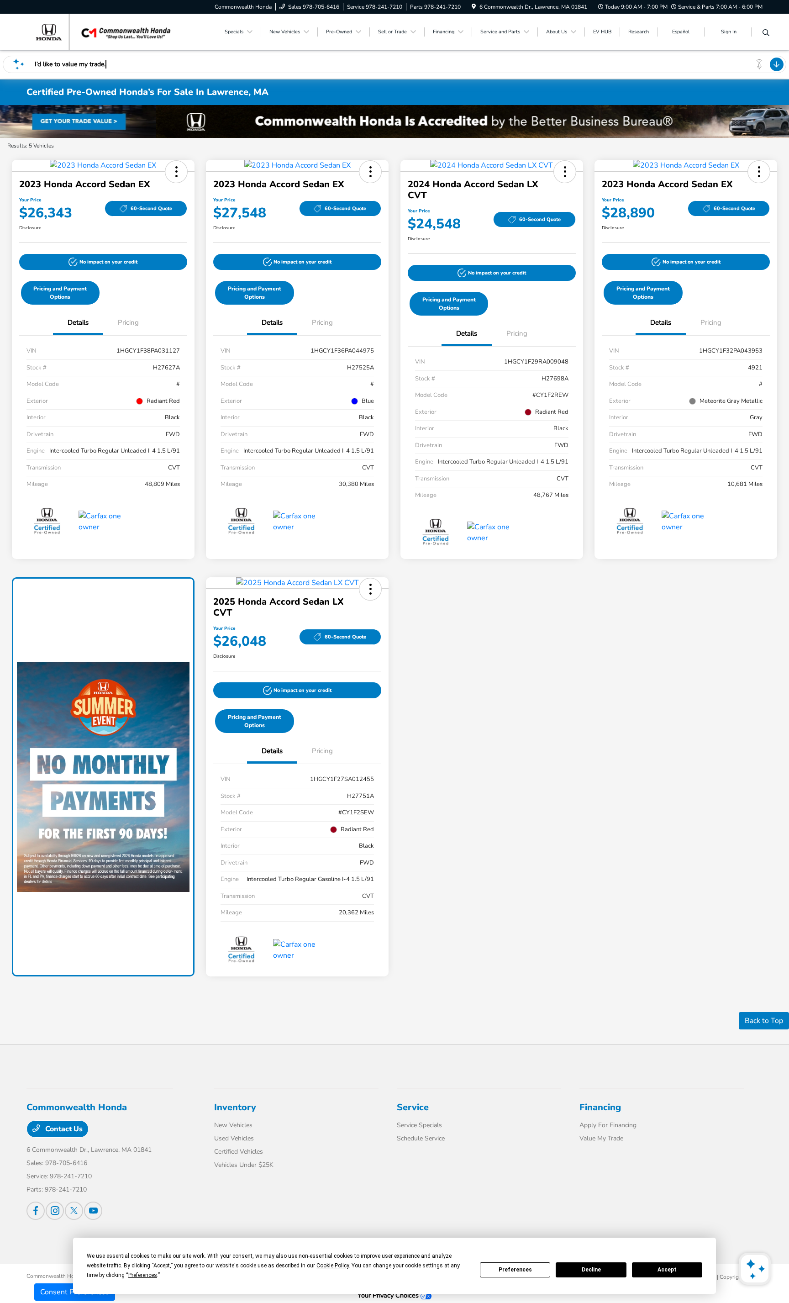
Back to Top (764, 1021)
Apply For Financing (607, 1125)
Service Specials (419, 1125)
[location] (474, 7)
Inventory (235, 1107)
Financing (600, 1107)
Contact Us (63, 1129)
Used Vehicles (234, 1138)
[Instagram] (55, 1211)
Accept (667, 1269)
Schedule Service (421, 1138)
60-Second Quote (151, 208)
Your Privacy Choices (389, 1295)
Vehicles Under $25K (244, 1165)
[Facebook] (35, 1211)
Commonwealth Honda (55, 1276)
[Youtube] (93, 1211)
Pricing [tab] (128, 322)
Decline (591, 1269)
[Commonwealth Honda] (105, 31)
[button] (176, 171)
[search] (766, 33)
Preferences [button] (142, 1275)
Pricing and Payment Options (60, 293)
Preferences (515, 1269)
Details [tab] (78, 322)
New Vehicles (233, 1125)
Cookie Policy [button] (332, 1265)
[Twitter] (74, 1211)
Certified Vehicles (238, 1151)
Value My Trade (601, 1138)
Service (413, 1107)
